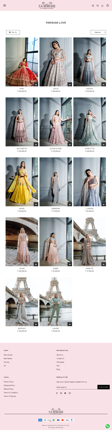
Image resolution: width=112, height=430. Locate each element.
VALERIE (55, 328)
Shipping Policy (9, 385)
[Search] (98, 5)
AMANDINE (56, 208)
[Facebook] (57, 393)
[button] (98, 32)
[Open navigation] (4, 5)
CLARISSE (89, 208)
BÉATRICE (22, 328)
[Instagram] (61, 393)
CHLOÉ (55, 89)
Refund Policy (9, 389)
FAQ (58, 366)
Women (7, 362)
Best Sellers (8, 358)
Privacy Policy (9, 382)
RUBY (22, 89)
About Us (60, 355)
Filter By (14, 32)
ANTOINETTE (22, 149)
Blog (58, 369)
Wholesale (60, 362)
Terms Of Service (10, 396)
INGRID (22, 208)
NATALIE (89, 89)
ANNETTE (89, 268)
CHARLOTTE (89, 149)
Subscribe (103, 387)
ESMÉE (55, 268)
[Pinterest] (65, 393)
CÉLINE (22, 268)
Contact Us (60, 358)
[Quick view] (36, 84)
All (5, 366)
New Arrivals (8, 355)
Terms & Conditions (11, 392)
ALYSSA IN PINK (56, 149)
